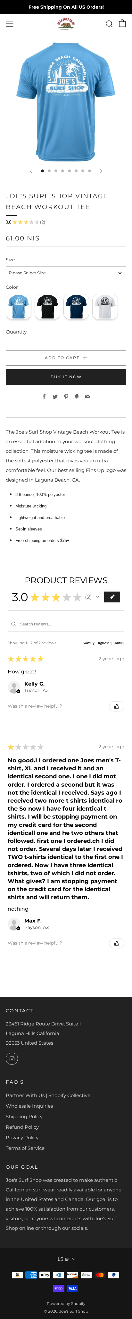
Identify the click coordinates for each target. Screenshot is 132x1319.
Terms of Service (25, 1148)
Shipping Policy (24, 1116)
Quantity (16, 332)
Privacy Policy (22, 1137)
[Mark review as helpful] (116, 706)
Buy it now (66, 376)
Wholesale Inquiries (29, 1106)
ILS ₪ (62, 1259)
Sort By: (89, 642)
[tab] (42, 170)
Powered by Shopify (66, 1303)
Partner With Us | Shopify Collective (48, 1095)
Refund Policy (22, 1127)
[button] (98, 597)
